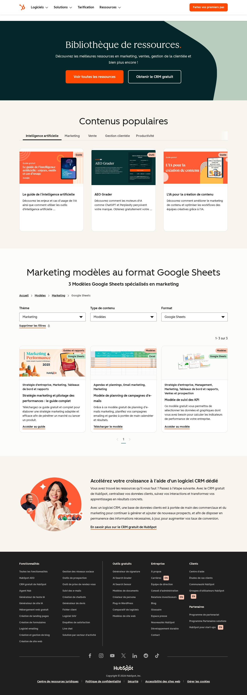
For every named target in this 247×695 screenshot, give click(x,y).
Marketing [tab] (72, 136)
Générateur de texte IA (32, 597)
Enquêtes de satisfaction (76, 622)
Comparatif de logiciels (126, 609)
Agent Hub (25, 590)
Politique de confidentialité (103, 681)
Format (166, 308)
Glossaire (156, 609)
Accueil (24, 295)
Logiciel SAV (69, 616)
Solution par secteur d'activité (79, 635)
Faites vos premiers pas (208, 7)
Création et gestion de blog (34, 635)
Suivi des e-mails (72, 590)
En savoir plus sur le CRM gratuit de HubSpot (123, 527)
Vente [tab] (92, 136)
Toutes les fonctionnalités (33, 571)
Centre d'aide (196, 571)
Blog (153, 603)
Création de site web (30, 641)
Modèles (40, 295)
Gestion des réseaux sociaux (78, 571)
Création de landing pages (34, 616)
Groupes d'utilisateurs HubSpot (206, 593)
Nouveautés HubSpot (163, 622)
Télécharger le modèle (108, 426)
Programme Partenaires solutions (207, 621)
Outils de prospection (75, 578)
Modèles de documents (126, 590)
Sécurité (133, 681)
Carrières (159, 578)
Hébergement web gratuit (33, 609)
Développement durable (165, 628)
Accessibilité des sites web (162, 681)
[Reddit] (145, 656)
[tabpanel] (123, 189)
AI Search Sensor (122, 584)
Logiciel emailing (28, 628)
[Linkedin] (134, 656)
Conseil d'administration (164, 590)
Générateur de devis (74, 603)
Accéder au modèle (177, 426)
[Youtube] (112, 656)
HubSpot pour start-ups (205, 627)
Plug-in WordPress (123, 603)
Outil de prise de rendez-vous (79, 584)
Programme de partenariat (204, 614)
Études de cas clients (201, 578)
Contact (155, 635)
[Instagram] (101, 656)
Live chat (68, 628)
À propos (156, 571)
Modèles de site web (124, 616)
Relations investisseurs (167, 597)
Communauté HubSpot (201, 584)
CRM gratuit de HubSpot (32, 584)
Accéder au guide (34, 426)
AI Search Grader (122, 578)
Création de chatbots (74, 597)
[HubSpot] (22, 7)
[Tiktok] (157, 656)
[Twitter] (123, 656)
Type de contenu (102, 308)
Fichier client (70, 609)
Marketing (58, 295)
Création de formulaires (32, 622)
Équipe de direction (162, 584)
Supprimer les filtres (32, 325)
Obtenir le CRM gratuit (154, 77)
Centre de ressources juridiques (58, 681)
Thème (24, 308)
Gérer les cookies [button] (198, 681)
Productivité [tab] (145, 136)
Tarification (86, 7)
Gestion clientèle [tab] (117, 136)
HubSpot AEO (27, 578)
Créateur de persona (124, 597)
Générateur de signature (126, 571)
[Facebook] (89, 656)
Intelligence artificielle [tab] (42, 136)
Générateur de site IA (31, 603)
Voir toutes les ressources (94, 77)
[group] (51, 189)
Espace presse (159, 616)
